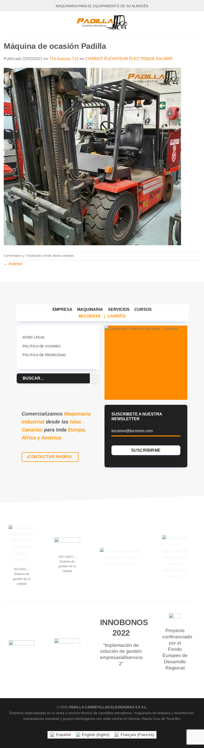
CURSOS (143, 309)
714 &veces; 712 (64, 59)
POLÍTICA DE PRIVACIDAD (43, 355)
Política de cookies (41, 346)
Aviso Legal (33, 337)
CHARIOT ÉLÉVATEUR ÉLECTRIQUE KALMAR (129, 59)
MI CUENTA (90, 316)
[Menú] (7, 22)
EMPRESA (62, 309)
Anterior (13, 264)
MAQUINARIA (90, 309)
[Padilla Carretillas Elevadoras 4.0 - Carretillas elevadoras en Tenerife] (102, 22)
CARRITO (116, 316)
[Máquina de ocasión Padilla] (92, 156)
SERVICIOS (119, 309)
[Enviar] (95, 378)
